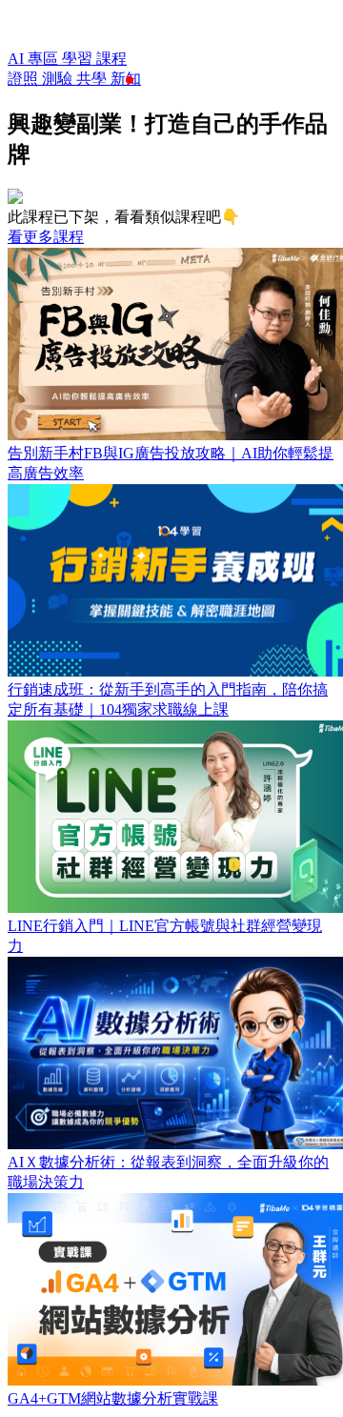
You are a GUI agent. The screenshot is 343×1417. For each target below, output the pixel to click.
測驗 (59, 79)
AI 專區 (35, 59)
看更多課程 (46, 237)
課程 (111, 59)
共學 (93, 79)
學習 (79, 59)
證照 (25, 79)
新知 (126, 79)
